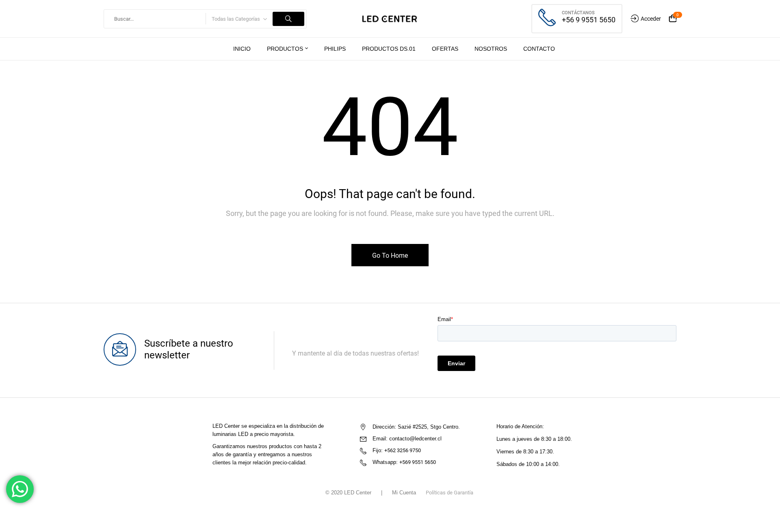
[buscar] (288, 19)
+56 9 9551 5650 (588, 19)
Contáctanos (578, 12)
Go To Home (390, 255)
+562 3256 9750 (402, 450)
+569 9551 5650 (417, 462)
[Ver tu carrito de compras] (672, 19)
